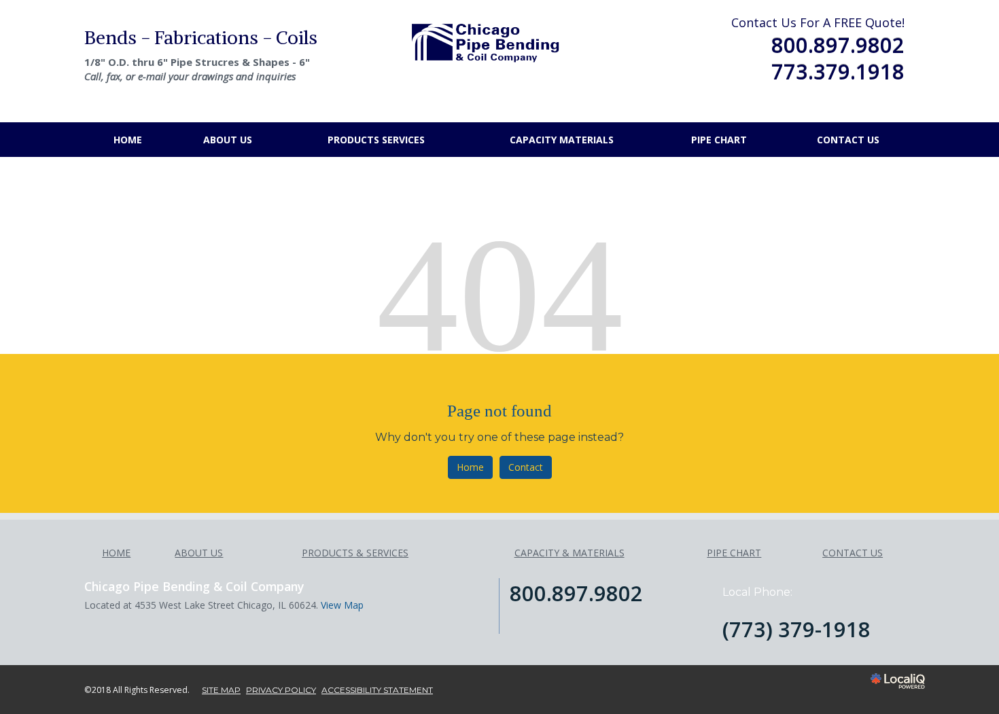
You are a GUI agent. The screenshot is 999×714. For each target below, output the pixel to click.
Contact (525, 467)
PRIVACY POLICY (281, 690)
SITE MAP (221, 690)
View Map (342, 605)
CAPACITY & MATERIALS (569, 552)
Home (470, 467)
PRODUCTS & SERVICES (355, 552)
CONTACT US (848, 139)
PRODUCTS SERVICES (376, 139)
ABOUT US (227, 139)
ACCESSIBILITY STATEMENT (377, 690)
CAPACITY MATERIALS (562, 139)
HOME (127, 139)
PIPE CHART (719, 139)
